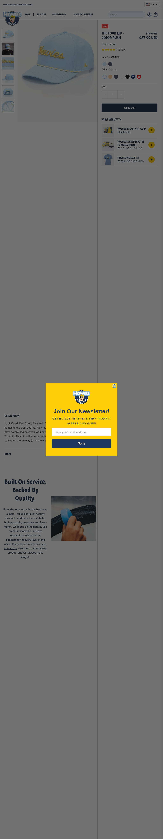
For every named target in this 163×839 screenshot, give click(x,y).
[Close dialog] (114, 386)
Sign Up (81, 443)
